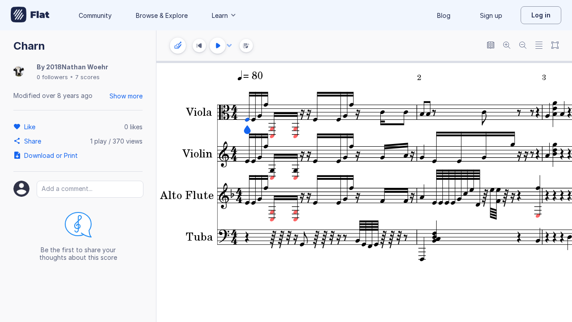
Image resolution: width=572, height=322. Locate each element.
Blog (443, 15)
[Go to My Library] (30, 15)
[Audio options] (229, 46)
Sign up (491, 15)
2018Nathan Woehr (77, 67)
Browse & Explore (162, 15)
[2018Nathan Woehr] (18, 72)
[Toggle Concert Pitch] (491, 46)
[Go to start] (199, 45)
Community (95, 15)
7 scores (87, 76)
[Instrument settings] (178, 46)
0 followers (52, 76)
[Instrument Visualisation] (246, 45)
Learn (220, 15)
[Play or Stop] (218, 46)
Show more (126, 96)
